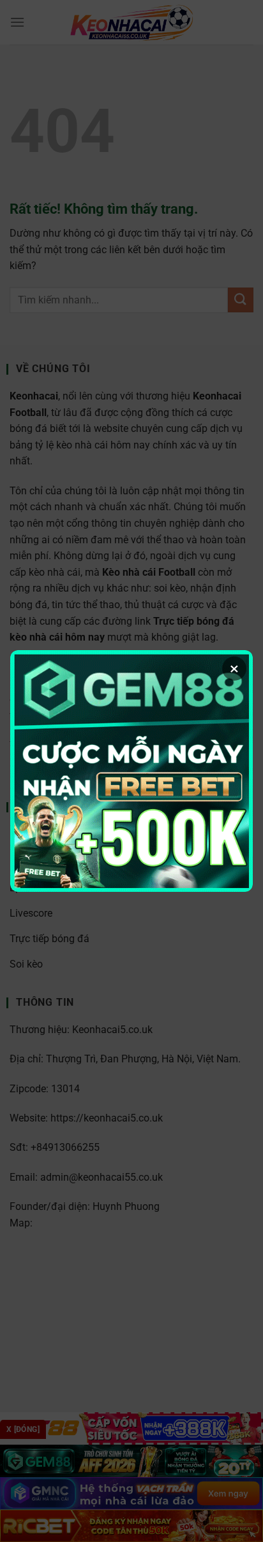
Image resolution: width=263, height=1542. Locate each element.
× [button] (234, 668)
